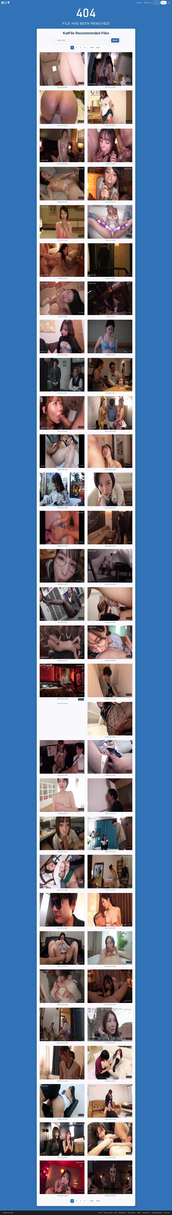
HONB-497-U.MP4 (62, 546)
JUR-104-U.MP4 (62, 393)
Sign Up (163, 2)
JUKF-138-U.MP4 (62, 355)
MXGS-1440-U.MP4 (110, 1004)
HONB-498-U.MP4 (62, 469)
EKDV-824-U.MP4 (110, 622)
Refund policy (122, 1212)
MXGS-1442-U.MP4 (110, 966)
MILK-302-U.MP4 (62, 87)
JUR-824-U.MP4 (62, 278)
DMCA (139, 1212)
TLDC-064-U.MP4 (62, 1157)
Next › (98, 47)
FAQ (115, 1212)
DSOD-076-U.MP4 (110, 660)
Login (156, 2)
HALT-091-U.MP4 (62, 622)
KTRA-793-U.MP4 (110, 202)
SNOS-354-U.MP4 (110, 1195)
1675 (91, 47)
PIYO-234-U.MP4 (62, 851)
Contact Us (167, 1212)
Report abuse (146, 1212)
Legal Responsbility (157, 1212)
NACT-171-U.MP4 (110, 890)
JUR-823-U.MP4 (110, 316)
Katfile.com (6, 1212)
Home (100, 1212)
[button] (169, 2)
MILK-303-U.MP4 (62, 703)
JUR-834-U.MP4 (110, 278)
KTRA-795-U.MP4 (110, 125)
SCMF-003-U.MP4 (110, 737)
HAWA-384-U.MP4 (110, 546)
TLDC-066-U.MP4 (110, 1157)
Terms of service (108, 1212)
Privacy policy (131, 1212)
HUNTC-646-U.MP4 (110, 431)
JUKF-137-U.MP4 (62, 431)
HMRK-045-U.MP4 (62, 507)
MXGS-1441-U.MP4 (62, 1043)
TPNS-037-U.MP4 (62, 1119)
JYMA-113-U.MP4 (110, 164)
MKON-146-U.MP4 (110, 1119)
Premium (139, 2)
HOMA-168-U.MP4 (110, 507)
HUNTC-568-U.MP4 (110, 469)
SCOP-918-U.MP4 (62, 775)
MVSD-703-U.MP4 (62, 1081)
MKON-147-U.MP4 (110, 1081)
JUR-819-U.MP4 (62, 316)
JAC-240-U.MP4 (110, 393)
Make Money (147, 2)
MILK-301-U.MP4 (62, 125)
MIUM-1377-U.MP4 (110, 699)
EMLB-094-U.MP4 (62, 660)
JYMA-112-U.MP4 (110, 240)
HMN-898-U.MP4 (62, 584)
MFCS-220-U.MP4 (110, 87)
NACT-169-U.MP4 (110, 928)
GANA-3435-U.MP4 (110, 584)
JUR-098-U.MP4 (110, 355)
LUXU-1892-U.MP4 (62, 164)
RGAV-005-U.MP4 (110, 775)
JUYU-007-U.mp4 (62, 240)
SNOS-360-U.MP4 (62, 1195)
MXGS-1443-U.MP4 (62, 1004)
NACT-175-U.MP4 (110, 813)
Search (115, 40)
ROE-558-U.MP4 (62, 813)
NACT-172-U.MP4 (62, 928)
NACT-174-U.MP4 (62, 890)
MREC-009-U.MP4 (110, 1043)
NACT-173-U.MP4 (110, 851)
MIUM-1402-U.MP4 (62, 699)
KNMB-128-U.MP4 (62, 202)
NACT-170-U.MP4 (62, 966)
